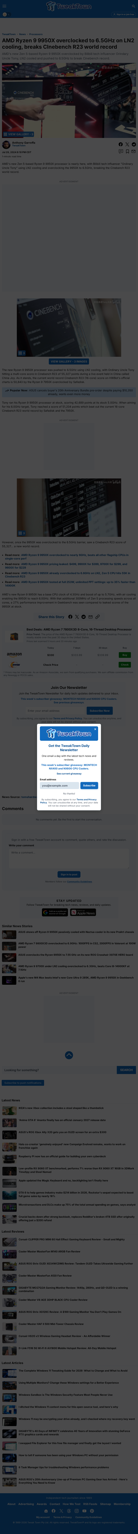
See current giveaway (69, 773)
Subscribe (89, 785)
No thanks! (69, 793)
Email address (48, 779)
